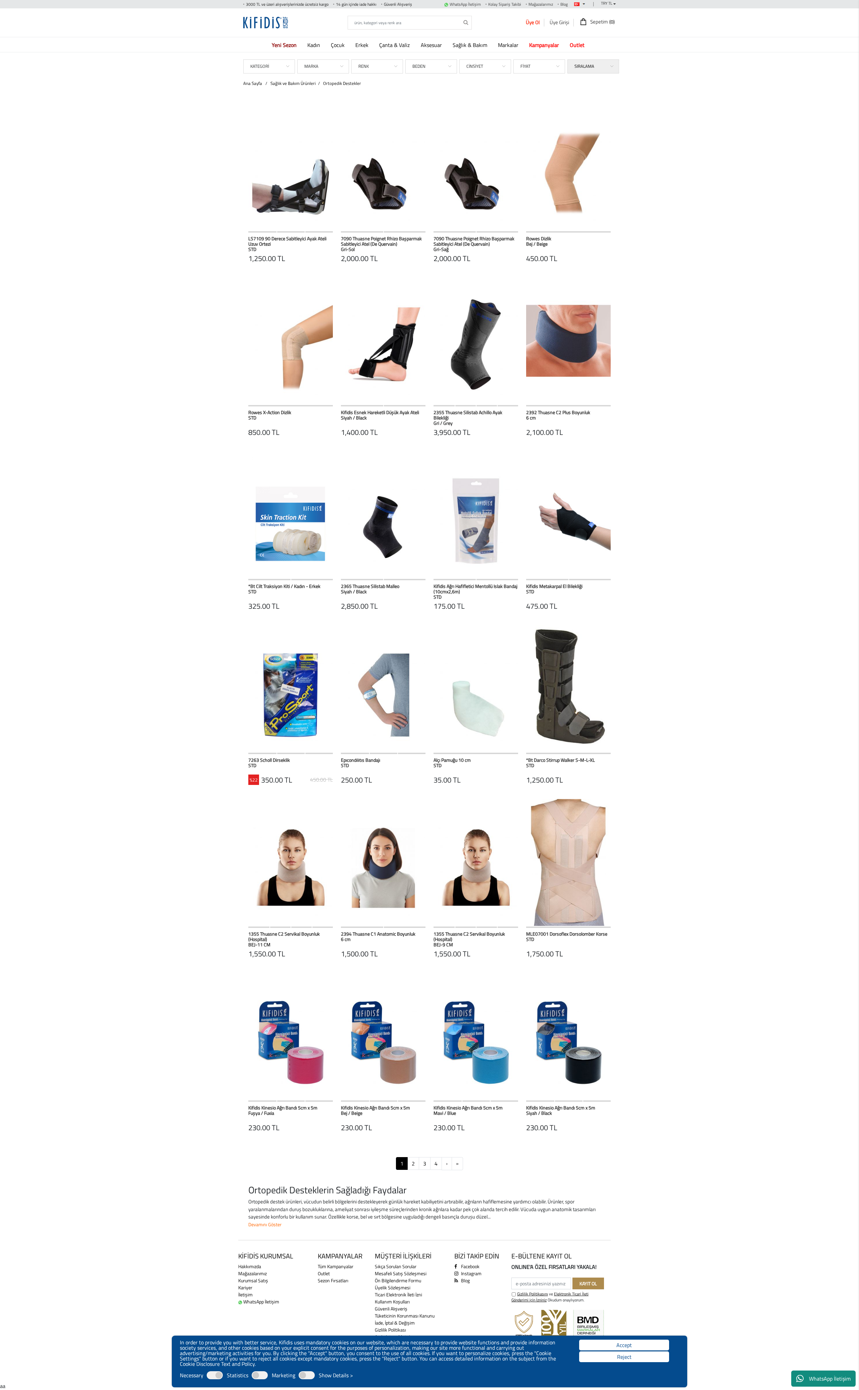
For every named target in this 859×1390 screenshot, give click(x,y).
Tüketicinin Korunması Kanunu (405, 1315)
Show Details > (336, 1375)
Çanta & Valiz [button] (395, 45)
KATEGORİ (259, 66)
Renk (363, 66)
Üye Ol (533, 22)
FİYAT (525, 66)
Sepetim (602, 22)
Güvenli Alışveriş (391, 1308)
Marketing (283, 1375)
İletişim (245, 1294)
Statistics (237, 1375)
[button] (285, 45)
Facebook (469, 1266)
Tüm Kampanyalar (335, 1266)
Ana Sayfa (252, 83)
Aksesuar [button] (432, 45)
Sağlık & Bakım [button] (471, 45)
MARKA (311, 66)
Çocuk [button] (338, 45)
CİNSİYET (474, 66)
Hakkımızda (249, 1266)
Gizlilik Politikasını (532, 1294)
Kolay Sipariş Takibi (504, 4)
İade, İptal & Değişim (395, 1322)
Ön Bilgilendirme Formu (398, 1280)
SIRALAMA (584, 66)
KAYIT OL (588, 1283)
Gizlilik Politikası (390, 1329)
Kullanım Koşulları (392, 1301)
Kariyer (245, 1287)
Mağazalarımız (540, 4)
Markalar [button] (509, 45)
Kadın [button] (314, 45)
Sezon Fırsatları (333, 1280)
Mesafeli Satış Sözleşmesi (400, 1273)
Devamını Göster (265, 1224)
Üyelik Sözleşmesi (392, 1287)
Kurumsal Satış (253, 1280)
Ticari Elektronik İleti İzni (398, 1294)
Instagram (471, 1273)
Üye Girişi (559, 22)
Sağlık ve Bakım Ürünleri (293, 83)
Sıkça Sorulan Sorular (395, 1266)
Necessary (191, 1375)
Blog (564, 4)
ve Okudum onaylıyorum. (550, 1297)
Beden (418, 66)
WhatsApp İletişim (830, 1379)
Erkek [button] (362, 45)
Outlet (324, 1273)
